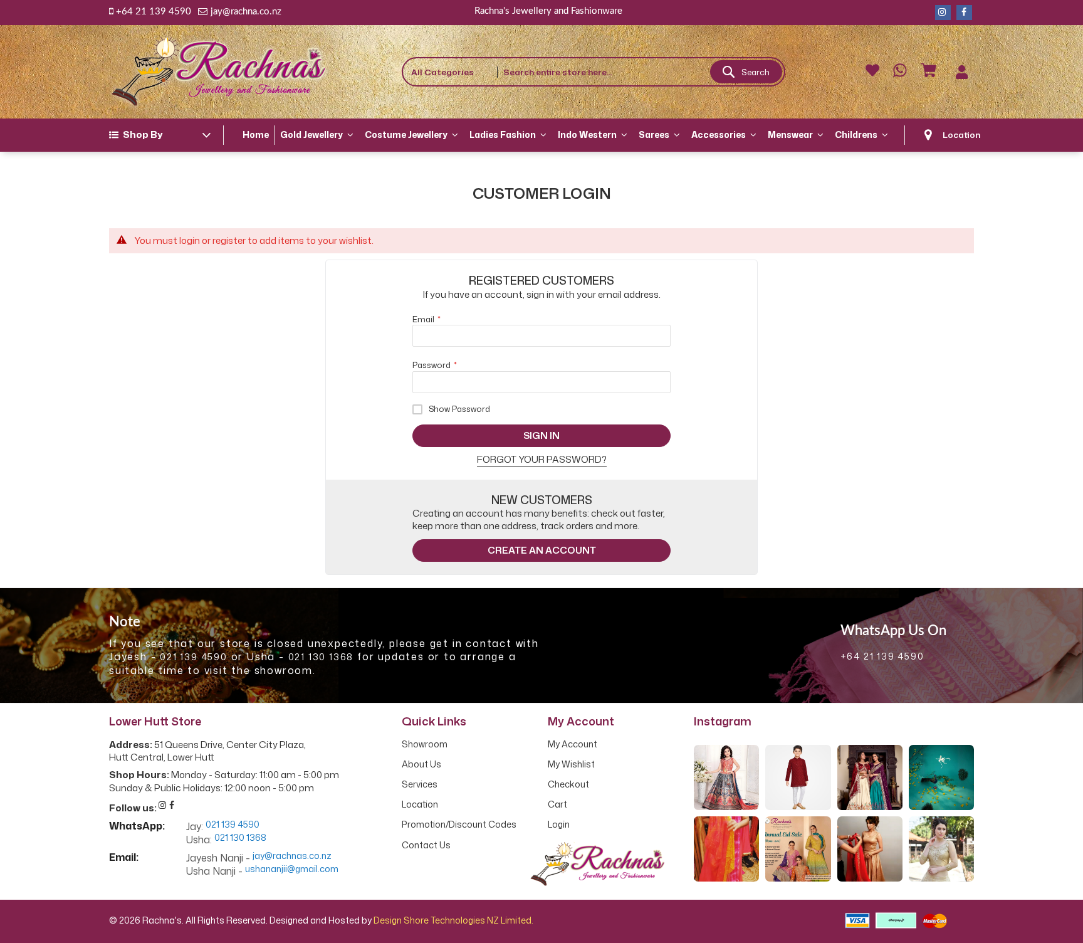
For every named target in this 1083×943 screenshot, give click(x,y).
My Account (572, 744)
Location (961, 134)
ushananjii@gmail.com (291, 869)
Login (559, 824)
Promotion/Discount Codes (459, 824)
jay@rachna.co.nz (246, 11)
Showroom (424, 744)
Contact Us (426, 845)
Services (419, 784)
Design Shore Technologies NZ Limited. (453, 920)
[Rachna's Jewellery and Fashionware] (218, 71)
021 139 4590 (194, 657)
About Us (421, 764)
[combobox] (641, 71)
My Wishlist (571, 764)
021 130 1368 (321, 657)
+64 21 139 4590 (153, 11)
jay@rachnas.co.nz (292, 856)
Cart (557, 804)
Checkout (568, 784)
